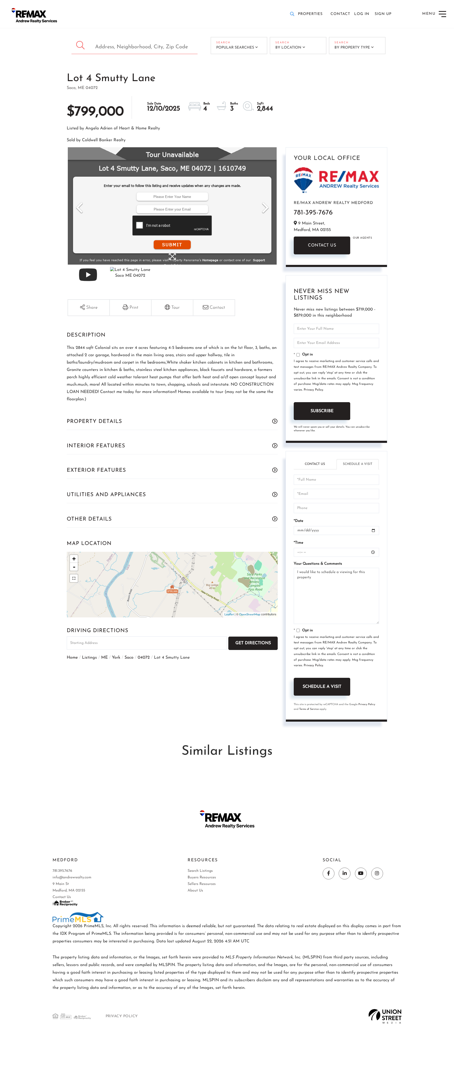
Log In (361, 14)
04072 (144, 657)
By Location (288, 48)
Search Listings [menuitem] (200, 871)
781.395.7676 (62, 871)
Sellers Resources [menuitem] (202, 884)
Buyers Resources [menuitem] (202, 877)
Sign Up (383, 14)
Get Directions (253, 643)
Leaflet (229, 614)
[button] (81, 45)
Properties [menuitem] (310, 14)
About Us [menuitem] (195, 891)
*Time (298, 543)
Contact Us (322, 245)
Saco (129, 657)
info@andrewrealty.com (72, 877)
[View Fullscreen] (74, 578)
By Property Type (352, 48)
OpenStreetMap (249, 614)
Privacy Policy (313, 389)
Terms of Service (309, 709)
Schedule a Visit (357, 464)
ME (104, 657)
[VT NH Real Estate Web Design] (385, 1016)
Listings (89, 657)
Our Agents (362, 238)
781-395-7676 (313, 212)
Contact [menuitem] (340, 14)
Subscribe (322, 411)
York (116, 657)
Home (72, 657)
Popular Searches (235, 48)
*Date (298, 521)
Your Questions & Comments (318, 564)
